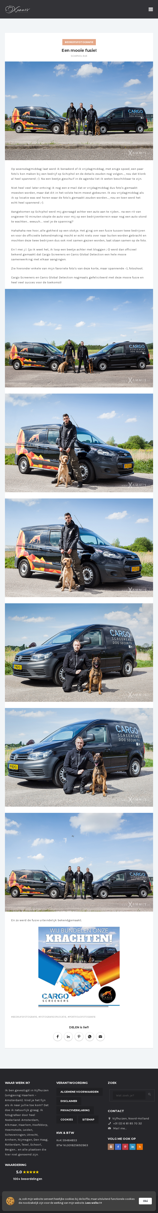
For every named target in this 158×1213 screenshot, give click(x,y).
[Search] (149, 1094)
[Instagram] (111, 1147)
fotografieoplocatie (53, 1016)
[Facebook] (118, 1147)
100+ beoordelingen (27, 1179)
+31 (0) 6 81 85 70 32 (127, 1123)
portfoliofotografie (82, 1016)
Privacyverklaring (75, 1110)
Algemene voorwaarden (79, 1091)
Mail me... (120, 1128)
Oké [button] (145, 1201)
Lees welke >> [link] (93, 1202)
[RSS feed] (140, 1147)
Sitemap (88, 1119)
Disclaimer (68, 1101)
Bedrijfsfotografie (79, 42)
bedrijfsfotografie (25, 1016)
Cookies (66, 1119)
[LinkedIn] (132, 1147)
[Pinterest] (125, 1147)
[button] (57, 1036)
